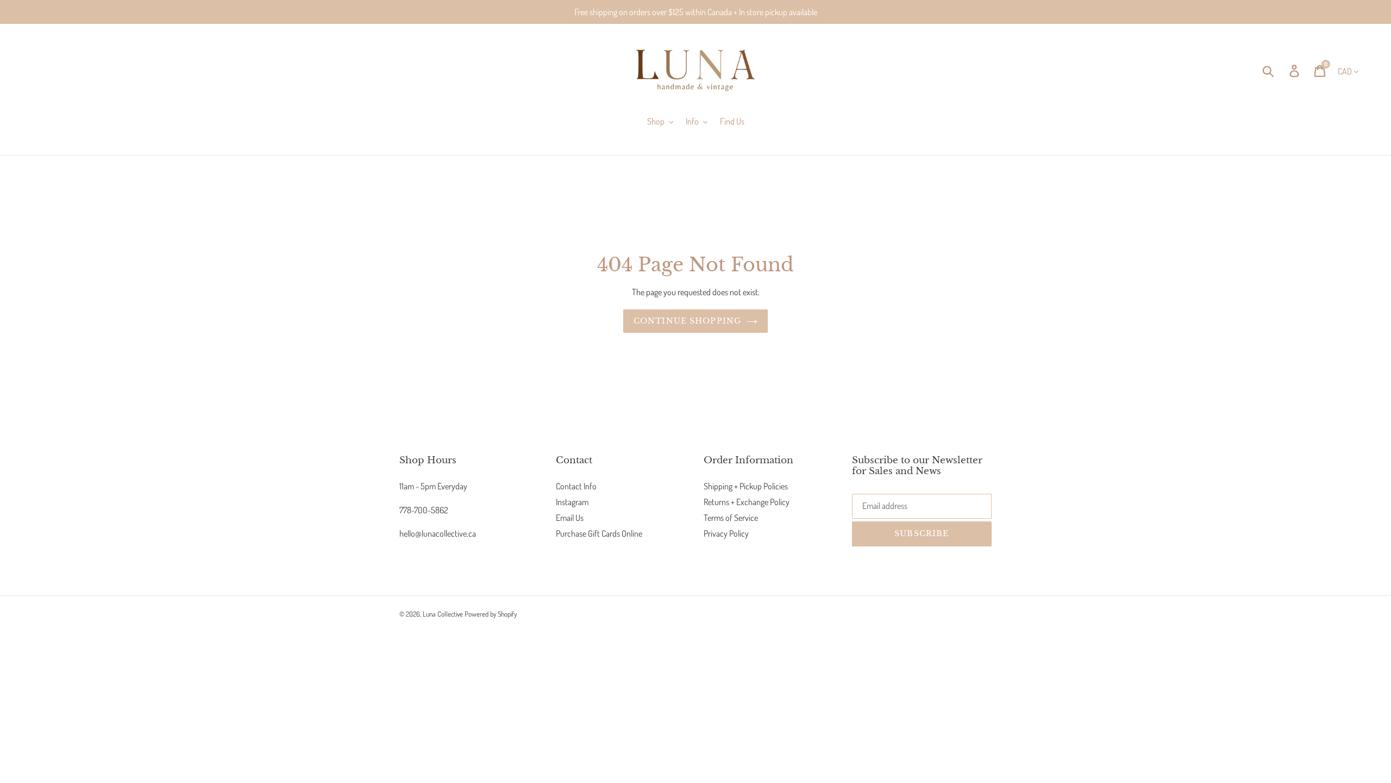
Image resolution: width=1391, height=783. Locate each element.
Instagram (572, 501)
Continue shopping (687, 321)
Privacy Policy (726, 533)
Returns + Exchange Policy (747, 501)
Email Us (570, 517)
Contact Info (576, 486)
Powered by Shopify (491, 614)
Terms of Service (731, 517)
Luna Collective (443, 614)
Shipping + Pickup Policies (746, 486)
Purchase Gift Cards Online (599, 533)
